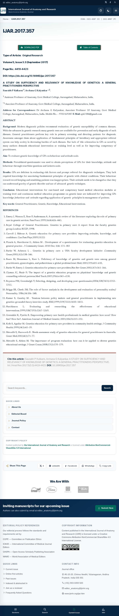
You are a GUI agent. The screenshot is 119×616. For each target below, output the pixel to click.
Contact (15, 427)
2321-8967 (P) (109, 19)
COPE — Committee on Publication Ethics (22, 539)
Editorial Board (19, 414)
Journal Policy (19, 421)
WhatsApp (89, 466)
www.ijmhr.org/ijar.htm (75, 593)
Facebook (72, 466)
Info (103, 613)
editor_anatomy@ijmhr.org (17, 2)
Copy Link (106, 466)
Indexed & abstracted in (16, 583)
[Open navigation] (116, 11)
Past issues (10, 578)
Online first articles (14, 574)
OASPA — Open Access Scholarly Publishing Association (29, 552)
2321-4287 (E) (93, 19)
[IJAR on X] (106, 2)
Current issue (11, 569)
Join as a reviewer (13, 588)
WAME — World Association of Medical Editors (24, 556)
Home (5, 19)
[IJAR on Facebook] (110, 2)
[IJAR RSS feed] (115, 2)
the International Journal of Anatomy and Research (47, 445)
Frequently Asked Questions (18, 592)
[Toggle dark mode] (108, 11)
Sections (15, 613)
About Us (16, 407)
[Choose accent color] (101, 11)
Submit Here (107, 508)
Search (107, 388)
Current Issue (74, 613)
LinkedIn (56, 466)
